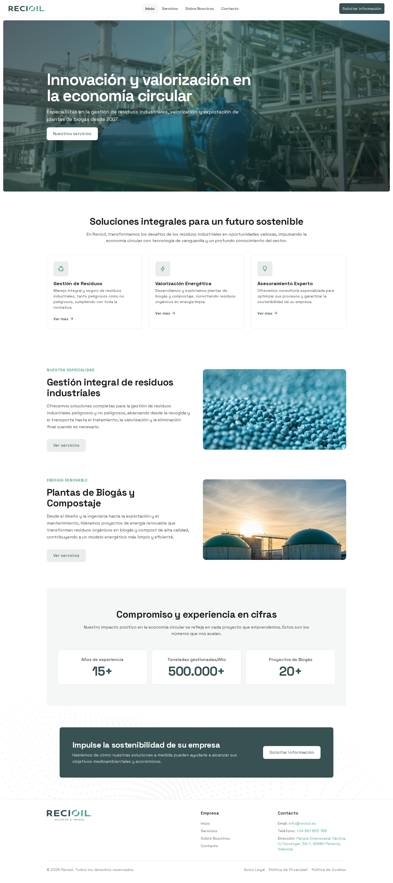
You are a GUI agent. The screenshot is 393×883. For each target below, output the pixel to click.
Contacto (230, 8)
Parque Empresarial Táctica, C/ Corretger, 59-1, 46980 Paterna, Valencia (312, 843)
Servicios (170, 8)
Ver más (63, 319)
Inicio (150, 8)
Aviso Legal (254, 869)
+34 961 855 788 (311, 830)
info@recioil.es (302, 823)
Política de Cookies (329, 869)
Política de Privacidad (288, 869)
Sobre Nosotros (200, 8)
